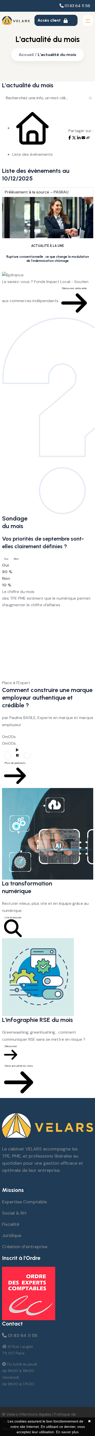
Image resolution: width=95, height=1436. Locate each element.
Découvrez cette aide (74, 288)
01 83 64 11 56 (77, 5)
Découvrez (11, 1046)
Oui (6, 558)
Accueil (26, 54)
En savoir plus (67, 1432)
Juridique (11, 1235)
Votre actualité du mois (19, 1065)
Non (16, 558)
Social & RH (14, 1213)
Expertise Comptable (24, 1202)
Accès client (49, 20)
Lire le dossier (13, 917)
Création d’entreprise (24, 1247)
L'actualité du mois (57, 54)
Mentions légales (36, 1414)
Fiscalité (10, 1224)
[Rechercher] (90, 97)
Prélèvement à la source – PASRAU (36, 192)
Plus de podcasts (15, 763)
